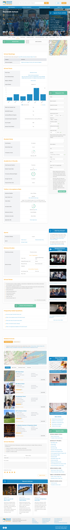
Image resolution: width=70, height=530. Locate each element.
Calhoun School (39, 346)
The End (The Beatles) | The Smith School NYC (58, 283)
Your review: (6, 460)
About (9, 37)
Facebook (6, 528)
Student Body (22, 37)
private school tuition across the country (57, 239)
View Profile (43, 379)
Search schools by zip (55, 436)
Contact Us (44, 523)
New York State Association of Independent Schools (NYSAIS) (33, 76)
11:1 (36, 169)
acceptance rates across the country (57, 244)
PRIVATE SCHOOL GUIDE (44, 7)
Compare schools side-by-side (56, 438)
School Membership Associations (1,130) (58, 464)
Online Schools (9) (54, 460)
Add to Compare (20, 379)
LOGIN (58, 3)
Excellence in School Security (57, 421)
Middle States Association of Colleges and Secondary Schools (33, 78)
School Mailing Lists (58, 520)
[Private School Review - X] (4, 528)
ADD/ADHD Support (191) (55, 458)
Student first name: (53, 105)
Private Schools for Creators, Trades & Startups (24, 499)
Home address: (53, 144)
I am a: (5, 455)
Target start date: (53, 130)
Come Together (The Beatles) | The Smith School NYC (57, 316)
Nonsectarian (33, 80)
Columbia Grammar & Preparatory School (30, 347)
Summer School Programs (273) (57, 451)
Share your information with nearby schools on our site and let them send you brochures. (59, 174)
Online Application (33, 220)
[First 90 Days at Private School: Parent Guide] (41, 490)
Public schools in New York (56, 476)
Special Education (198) (55, 455)
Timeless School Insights (56, 426)
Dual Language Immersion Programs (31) (58, 453)
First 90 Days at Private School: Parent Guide (40, 499)
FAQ (61, 37)
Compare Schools (45, 521)
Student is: (52, 118)
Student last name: (53, 109)
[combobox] (31, 3)
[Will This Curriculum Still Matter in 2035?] (10, 490)
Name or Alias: (28, 455)
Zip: (50, 161)
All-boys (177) (53, 446)
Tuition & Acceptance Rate (39, 37)
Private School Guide (46, 520)
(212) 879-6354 (11, 19)
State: (51, 157)
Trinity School (33, 346)
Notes (58, 37)
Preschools (29, 367)
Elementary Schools (21, 367)
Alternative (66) (54, 457)
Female (56, 119)
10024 (21, 15)
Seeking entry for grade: (54, 126)
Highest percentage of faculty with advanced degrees (31, 62)
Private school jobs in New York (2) (57, 472)
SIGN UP (64, 3)
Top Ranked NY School (56, 16)
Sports (47, 37)
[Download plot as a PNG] (44, 88)
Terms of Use (57, 528)
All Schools (8, 367)
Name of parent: (53, 101)
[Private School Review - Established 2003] (7, 3)
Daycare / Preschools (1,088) (56, 449)
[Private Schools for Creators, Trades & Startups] (25, 490)
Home (33, 519)
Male (52, 119)
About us (34, 520)
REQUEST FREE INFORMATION (26, 306)
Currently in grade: (53, 121)
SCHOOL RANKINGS (26, 7)
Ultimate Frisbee (24, 242)
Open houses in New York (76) (56, 470)
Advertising (56, 521)
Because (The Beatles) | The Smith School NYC (58, 299)
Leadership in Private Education (58, 422)
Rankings (13, 37)
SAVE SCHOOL (38, 42)
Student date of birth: (54, 113)
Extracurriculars (52, 37)
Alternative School (59, 18)
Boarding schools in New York (56, 478)
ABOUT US (59, 7)
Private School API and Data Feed (60, 523)
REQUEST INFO (15, 41)
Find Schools (34, 521)
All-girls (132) (53, 444)
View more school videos (58, 320)
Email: (51, 97)
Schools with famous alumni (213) (57, 465)
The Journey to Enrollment (57, 424)
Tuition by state (54, 483)
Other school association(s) (33, 75)
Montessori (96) (54, 448)
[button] (5, 472)
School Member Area (58, 519)
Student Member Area (46, 519)
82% (36, 209)
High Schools (14, 367)
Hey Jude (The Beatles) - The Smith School (57, 266)
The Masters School (16, 347)
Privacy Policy (64, 528)
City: (51, 148)
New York (16, 15)
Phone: (51, 167)
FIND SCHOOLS (11, 7)
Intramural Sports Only (39, 240)
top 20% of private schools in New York (27, 57)
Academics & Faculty (30, 37)
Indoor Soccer (23, 240)
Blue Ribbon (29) (54, 442)
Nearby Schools (17, 341)
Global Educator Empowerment (58, 419)
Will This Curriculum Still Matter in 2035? (8, 499)
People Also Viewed (8, 341)
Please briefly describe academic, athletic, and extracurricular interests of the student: (58, 136)
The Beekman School (21, 396)
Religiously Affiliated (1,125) (56, 462)
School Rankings (35, 523)
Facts (18, 37)
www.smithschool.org (11, 22)
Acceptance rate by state (55, 485)
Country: (51, 152)
